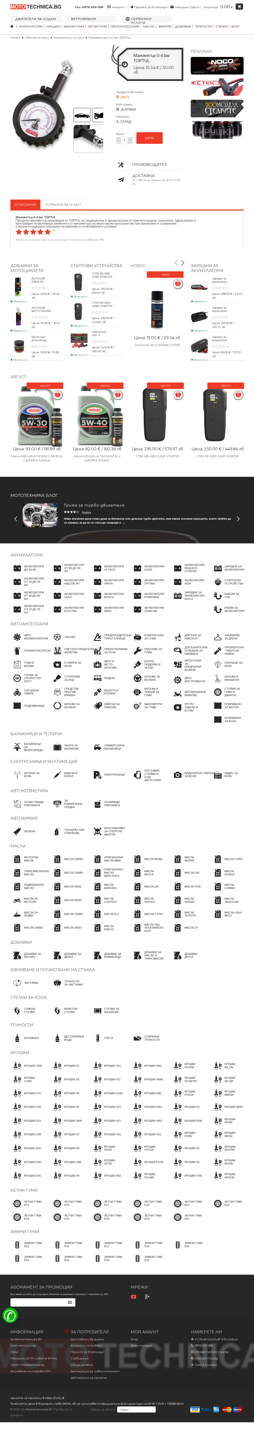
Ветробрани (83, 19)
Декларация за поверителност (95, 1371)
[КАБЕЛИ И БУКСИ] (67, 779)
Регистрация (141, 1345)
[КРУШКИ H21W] (107, 1152)
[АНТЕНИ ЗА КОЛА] (26, 779)
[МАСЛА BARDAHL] (107, 891)
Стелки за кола (28, 997)
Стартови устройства (96, 265)
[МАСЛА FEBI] (186, 891)
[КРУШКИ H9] (65, 1180)
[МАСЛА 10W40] (67, 863)
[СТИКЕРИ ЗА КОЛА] (67, 669)
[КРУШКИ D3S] (25, 1152)
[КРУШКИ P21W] (147, 1166)
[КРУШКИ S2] (185, 1166)
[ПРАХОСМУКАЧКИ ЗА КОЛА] (109, 655)
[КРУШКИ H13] (106, 1111)
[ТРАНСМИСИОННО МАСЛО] (30, 877)
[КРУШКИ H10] (106, 1070)
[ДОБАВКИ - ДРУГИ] (187, 960)
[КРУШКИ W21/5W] (227, 1152)
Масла (149, 26)
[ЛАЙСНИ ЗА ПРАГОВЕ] (107, 710)
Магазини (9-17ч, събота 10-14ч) (33, 1358)
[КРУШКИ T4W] (186, 1180)
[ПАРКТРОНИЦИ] (108, 779)
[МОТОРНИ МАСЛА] (26, 863)
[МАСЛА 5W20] (66, 932)
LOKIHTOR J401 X (99, 333)
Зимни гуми (74, 26)
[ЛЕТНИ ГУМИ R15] (67, 1208)
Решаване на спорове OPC (30, 1371)
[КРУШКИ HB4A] (147, 1084)
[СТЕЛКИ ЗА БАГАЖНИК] (107, 1015)
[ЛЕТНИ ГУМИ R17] (107, 1208)
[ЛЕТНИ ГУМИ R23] (227, 1208)
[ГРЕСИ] (102, 1042)
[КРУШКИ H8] (65, 1152)
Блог (235, 26)
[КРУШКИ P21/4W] (147, 1180)
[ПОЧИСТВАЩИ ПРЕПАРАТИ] (27, 808)
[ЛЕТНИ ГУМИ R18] (107, 1221)
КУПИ (149, 138)
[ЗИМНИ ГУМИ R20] (147, 1263)
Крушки (53, 26)
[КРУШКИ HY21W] (147, 1152)
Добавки (183, 26)
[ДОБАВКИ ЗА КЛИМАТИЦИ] (107, 960)
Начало (15, 37)
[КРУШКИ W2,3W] (227, 1084)
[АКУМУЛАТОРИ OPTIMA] (147, 586)
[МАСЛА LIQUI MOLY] (227, 918)
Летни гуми (97, 26)
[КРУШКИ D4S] (25, 1180)
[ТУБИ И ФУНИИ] (26, 669)
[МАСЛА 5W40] (66, 891)
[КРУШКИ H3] (65, 1097)
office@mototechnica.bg (211, 1352)
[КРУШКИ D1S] (25, 1097)
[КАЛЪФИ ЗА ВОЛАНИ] (67, 710)
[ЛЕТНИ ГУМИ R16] (67, 1221)
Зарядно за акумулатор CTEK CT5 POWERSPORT (222, 341)
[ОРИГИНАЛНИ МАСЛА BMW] (107, 863)
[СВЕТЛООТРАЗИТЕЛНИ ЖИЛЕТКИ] (73, 655)
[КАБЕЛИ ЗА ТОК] (227, 600)
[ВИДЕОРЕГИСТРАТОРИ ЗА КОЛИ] (193, 779)
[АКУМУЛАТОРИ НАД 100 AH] (67, 586)
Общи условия (82, 1365)
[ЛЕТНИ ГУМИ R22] (187, 1221)
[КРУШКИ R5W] (186, 1125)
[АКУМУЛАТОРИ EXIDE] (147, 572)
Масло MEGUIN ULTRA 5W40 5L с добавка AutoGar (97, 458)
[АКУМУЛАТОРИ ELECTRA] (67, 613)
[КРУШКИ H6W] (66, 1125)
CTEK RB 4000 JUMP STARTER (102, 275)
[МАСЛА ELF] (105, 918)
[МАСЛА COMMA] (227, 891)
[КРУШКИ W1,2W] (227, 1070)
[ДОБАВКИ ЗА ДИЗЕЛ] (67, 960)
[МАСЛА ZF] (184, 932)
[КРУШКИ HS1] (146, 1139)
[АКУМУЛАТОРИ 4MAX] (107, 613)
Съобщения (80, 1358)
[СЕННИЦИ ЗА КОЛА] (227, 669)
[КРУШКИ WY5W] (227, 1166)
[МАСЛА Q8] (144, 891)
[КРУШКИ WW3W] (227, 1097)
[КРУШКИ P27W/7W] (187, 1084)
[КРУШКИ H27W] (107, 1166)
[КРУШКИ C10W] (26, 1084)
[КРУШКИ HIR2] (146, 1125)
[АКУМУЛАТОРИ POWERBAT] (147, 600)
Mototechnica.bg (206, 1358)
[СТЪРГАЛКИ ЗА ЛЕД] (67, 682)
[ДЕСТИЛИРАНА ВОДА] (67, 1042)
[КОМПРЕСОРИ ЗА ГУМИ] (147, 641)
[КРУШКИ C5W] (26, 1070)
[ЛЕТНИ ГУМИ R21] (187, 1208)
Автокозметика (29, 790)
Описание (25, 204)
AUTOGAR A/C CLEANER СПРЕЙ (157, 345)
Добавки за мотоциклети (27, 268)
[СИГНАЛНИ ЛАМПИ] (26, 696)
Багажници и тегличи (36, 734)
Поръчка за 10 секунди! (151, 7)
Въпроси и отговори (86, 1345)
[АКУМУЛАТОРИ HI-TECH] (107, 572)
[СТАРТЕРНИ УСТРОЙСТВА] (227, 586)
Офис (14, 1352)
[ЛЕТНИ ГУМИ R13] (26, 1208)
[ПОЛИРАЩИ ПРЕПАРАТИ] (107, 808)
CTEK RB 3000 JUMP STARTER (102, 304)
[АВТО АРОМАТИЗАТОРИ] (29, 641)
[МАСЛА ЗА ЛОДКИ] (26, 918)
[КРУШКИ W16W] (227, 1125)
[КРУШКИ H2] (65, 1084)
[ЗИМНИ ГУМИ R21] (187, 1249)
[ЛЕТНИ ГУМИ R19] (147, 1208)
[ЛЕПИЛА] (22, 836)
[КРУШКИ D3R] (25, 1139)
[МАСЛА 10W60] (67, 877)
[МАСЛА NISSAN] (187, 904)
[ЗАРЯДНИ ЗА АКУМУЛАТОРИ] (227, 572)
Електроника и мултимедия (44, 761)
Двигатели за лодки (35, 19)
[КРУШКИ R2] (185, 1111)
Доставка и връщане (87, 1339)
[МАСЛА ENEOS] (107, 932)
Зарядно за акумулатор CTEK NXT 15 (220, 311)
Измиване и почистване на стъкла (52, 969)
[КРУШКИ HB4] (146, 1070)
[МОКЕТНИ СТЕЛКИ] (67, 1015)
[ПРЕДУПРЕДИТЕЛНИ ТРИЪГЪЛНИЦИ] (111, 641)
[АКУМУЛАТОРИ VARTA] (107, 586)
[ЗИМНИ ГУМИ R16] (67, 1263)
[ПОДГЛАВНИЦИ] (27, 710)
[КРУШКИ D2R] (25, 1111)
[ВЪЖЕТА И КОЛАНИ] (107, 696)
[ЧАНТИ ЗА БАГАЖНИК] (67, 751)
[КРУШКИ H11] (106, 1084)
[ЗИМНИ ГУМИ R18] (107, 1263)
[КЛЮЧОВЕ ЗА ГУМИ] (147, 655)
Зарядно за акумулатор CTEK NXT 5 (220, 281)
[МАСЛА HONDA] (227, 877)
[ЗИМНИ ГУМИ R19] (147, 1249)
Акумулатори (30, 26)
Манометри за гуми (69, 37)
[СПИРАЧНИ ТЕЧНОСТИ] (147, 1042)
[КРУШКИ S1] (185, 1152)
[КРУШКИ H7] (65, 1139)
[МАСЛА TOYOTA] (187, 918)
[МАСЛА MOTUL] (147, 877)
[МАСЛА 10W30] (26, 932)
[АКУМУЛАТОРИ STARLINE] (147, 613)
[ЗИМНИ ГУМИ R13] (26, 1249)
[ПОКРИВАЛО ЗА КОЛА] (227, 724)
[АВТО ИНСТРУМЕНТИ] (188, 684)
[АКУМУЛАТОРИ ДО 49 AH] (27, 572)
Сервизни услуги (141, 21)
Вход (134, 1339)
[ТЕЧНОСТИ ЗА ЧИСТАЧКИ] (67, 987)
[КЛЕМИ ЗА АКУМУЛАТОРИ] (227, 613)
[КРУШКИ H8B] (66, 1166)
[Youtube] (134, 1296)
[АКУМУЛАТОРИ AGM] (187, 586)
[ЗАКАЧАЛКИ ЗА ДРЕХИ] (227, 641)
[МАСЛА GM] (185, 877)
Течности (203, 26)
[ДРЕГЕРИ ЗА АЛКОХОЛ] (187, 641)
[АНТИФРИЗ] (24, 1042)
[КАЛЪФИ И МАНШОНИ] (227, 682)
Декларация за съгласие (89, 1377)
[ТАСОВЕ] (63, 641)
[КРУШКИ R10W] (187, 1139)
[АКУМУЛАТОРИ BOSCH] (107, 600)
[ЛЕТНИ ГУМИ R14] (26, 1221)
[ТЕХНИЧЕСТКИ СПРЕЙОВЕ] (67, 836)
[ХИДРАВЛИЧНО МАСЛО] (27, 891)
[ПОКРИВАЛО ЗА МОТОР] (227, 710)
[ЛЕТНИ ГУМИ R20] (147, 1221)
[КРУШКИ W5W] (227, 1111)
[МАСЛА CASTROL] (107, 904)
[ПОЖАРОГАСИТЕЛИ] (30, 655)
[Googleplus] (148, 1296)
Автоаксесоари (125, 26)
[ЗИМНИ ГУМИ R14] (26, 1263)
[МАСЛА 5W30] (66, 904)
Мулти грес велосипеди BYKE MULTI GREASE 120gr (41, 341)
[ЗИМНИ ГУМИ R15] (67, 1249)
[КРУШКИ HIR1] (146, 1111)
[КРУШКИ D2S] (25, 1125)
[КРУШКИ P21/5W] (187, 1070)
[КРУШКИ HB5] (146, 1097)
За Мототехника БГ (26, 1339)
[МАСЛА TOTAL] (147, 918)
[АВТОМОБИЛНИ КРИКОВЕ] (188, 698)
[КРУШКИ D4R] (25, 1166)
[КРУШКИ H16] (106, 1139)
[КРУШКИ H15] (106, 1125)
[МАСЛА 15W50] (67, 918)
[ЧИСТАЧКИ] (24, 987)
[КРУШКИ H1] (65, 1070)
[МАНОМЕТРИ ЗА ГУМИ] (147, 710)
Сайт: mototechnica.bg (27, 1365)
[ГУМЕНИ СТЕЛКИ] (26, 1015)
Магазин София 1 (187, 7)
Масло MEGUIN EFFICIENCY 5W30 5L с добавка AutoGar (37, 458)
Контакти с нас (23, 1345)
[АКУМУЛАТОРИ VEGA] (67, 600)
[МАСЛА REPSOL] (147, 904)
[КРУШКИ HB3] (106, 1180)
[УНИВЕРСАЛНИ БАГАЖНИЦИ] (108, 751)
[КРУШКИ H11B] (106, 1097)
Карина (86, 512)
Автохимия (24, 818)
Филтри (165, 26)
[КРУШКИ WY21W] (227, 1180)
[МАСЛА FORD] (227, 863)
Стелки (221, 26)
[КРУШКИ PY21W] (187, 1097)
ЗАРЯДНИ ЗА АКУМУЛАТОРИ (207, 268)
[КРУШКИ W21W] (227, 1139)
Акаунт (118, 7)
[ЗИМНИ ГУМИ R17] (107, 1249)
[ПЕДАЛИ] (103, 682)
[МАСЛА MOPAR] (187, 863)
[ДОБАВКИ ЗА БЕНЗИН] (26, 960)
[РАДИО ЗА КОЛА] (227, 779)
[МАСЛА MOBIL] (147, 863)
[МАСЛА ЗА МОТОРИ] (26, 904)
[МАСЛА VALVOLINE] (227, 904)
